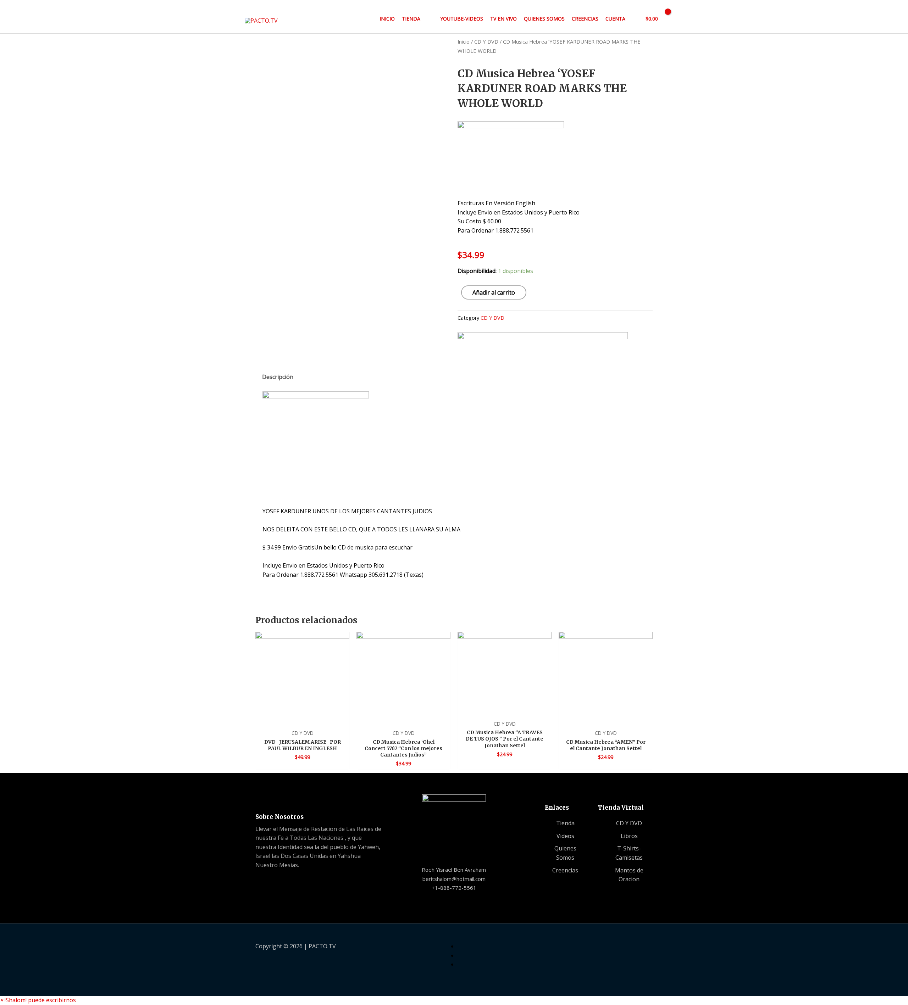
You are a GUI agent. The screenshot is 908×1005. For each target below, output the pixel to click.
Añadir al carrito (493, 292)
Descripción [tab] (277, 377)
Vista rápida (302, 718)
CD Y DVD (486, 41)
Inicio (464, 41)
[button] (38, 1000)
